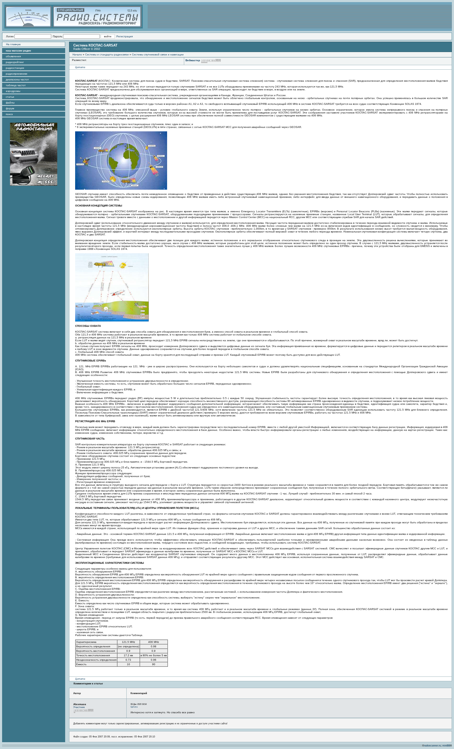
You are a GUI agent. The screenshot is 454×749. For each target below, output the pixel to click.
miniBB (446, 745)
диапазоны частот (17, 79)
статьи (10, 96)
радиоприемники (16, 73)
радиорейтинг (15, 62)
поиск (9, 114)
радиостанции (15, 67)
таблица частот (16, 85)
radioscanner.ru (432, 745)
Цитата (80, 67)
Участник (79, 707)
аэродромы (13, 91)
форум (10, 108)
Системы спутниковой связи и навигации (158, 54)
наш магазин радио (18, 50)
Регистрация (124, 36)
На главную (13, 44)
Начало (77, 54)
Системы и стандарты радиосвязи (107, 54)
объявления (13, 56)
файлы (10, 102)
